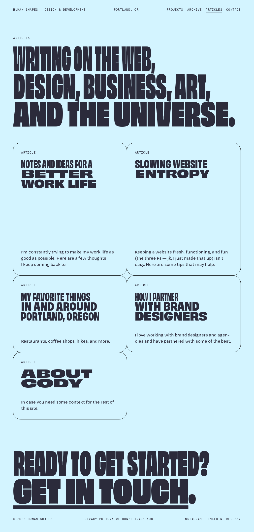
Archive (194, 9)
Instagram (192, 519)
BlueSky (233, 519)
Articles (214, 9)
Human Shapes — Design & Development (49, 9)
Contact (233, 9)
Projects (175, 9)
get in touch (100, 490)
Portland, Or (126, 9)
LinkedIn (214, 519)
